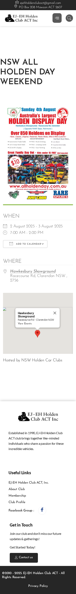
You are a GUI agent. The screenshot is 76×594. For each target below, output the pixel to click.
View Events (24, 323)
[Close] (55, 313)
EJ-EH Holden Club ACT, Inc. (29, 482)
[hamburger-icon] (57, 18)
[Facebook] (42, 511)
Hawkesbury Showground (33, 271)
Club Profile (17, 502)
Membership (17, 495)
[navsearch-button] (69, 18)
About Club (17, 489)
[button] (37, 334)
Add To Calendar (28, 244)
